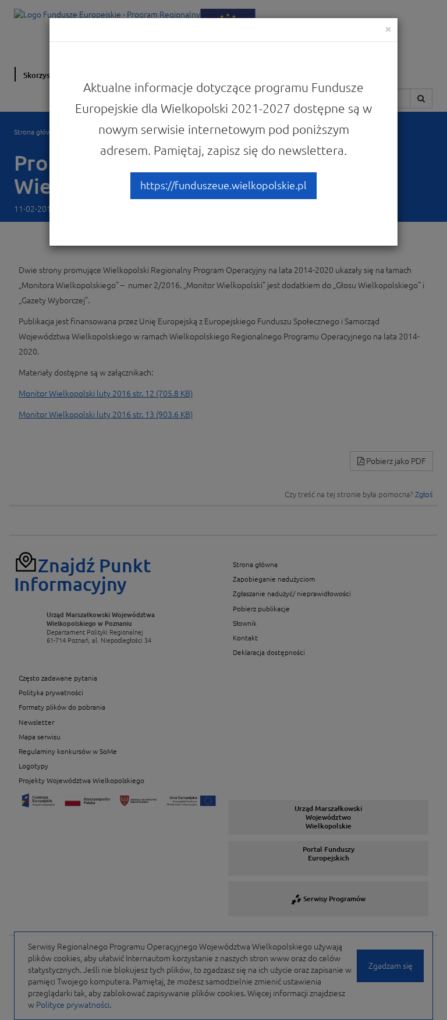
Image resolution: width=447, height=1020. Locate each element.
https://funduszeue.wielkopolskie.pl (223, 185)
